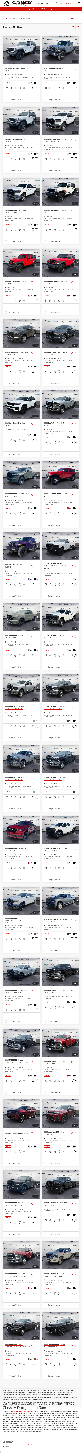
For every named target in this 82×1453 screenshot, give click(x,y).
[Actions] (36, 69)
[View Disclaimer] (24, 88)
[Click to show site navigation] (78, 3)
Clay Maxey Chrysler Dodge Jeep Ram (21, 1411)
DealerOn (16, 1444)
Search (73, 18)
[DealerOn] (8, 1442)
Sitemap (21, 1444)
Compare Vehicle (15, 100)
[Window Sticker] (36, 88)
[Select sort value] (77, 27)
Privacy (27, 1444)
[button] (38, 50)
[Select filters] (73, 27)
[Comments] (33, 88)
